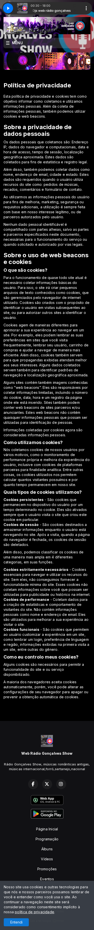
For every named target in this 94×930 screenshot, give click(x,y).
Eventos (47, 879)
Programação (47, 839)
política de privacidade (34, 912)
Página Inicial (47, 829)
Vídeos (47, 859)
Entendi (16, 922)
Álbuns (47, 849)
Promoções (47, 869)
